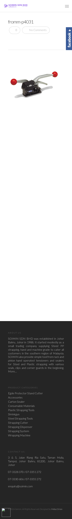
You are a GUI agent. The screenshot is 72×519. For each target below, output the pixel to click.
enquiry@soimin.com (20, 486)
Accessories (15, 397)
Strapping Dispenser (20, 426)
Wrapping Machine (19, 435)
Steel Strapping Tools (20, 418)
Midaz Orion (56, 509)
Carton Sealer (16, 401)
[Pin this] (36, 39)
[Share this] (12, 39)
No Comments (37, 30)
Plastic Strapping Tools (21, 410)
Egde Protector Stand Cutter (25, 393)
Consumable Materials (21, 405)
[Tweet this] (18, 39)
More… (12, 371)
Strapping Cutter (18, 422)
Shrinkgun (13, 414)
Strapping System (18, 431)
